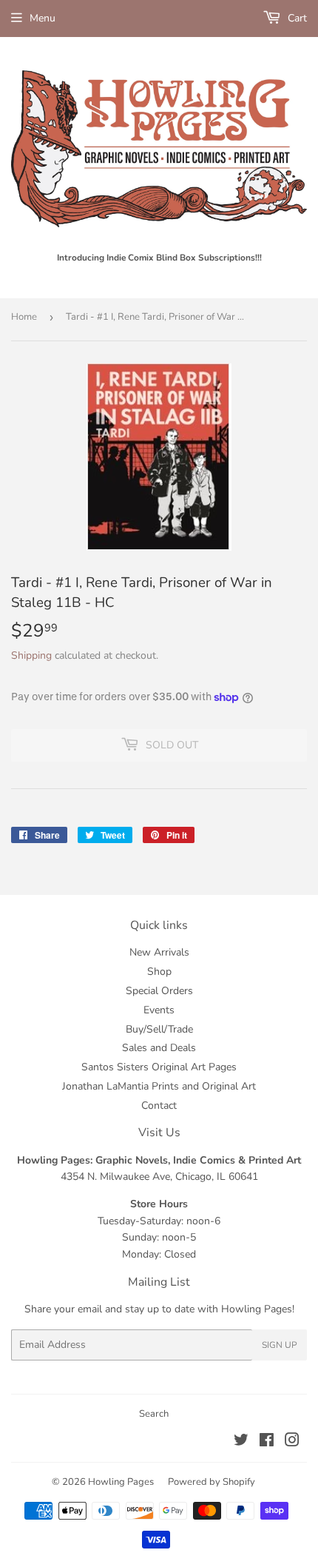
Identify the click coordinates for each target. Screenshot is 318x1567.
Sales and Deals (159, 1048)
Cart (296, 18)
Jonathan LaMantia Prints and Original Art (159, 1086)
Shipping (31, 655)
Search (154, 1413)
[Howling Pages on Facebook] (266, 1442)
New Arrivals (159, 952)
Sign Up (279, 1345)
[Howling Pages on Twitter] (241, 1442)
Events (159, 1010)
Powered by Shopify (211, 1482)
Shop (159, 971)
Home (24, 316)
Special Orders (159, 991)
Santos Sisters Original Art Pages (159, 1067)
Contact (159, 1105)
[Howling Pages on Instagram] (292, 1442)
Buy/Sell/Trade (159, 1029)
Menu (42, 18)
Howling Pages (121, 1482)
